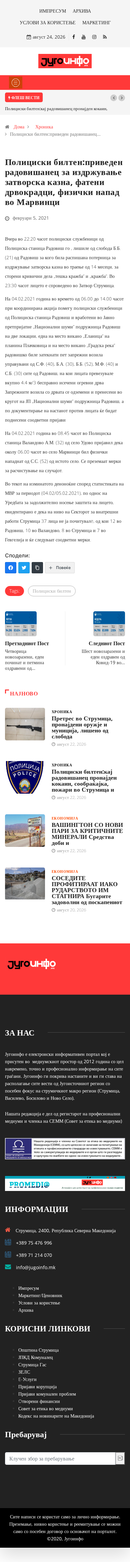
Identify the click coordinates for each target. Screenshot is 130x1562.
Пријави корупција (37, 1386)
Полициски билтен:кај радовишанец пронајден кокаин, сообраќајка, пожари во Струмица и (84, 780)
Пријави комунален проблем (47, 1394)
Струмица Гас (32, 1364)
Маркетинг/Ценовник (40, 1295)
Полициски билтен (52, 591)
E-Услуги (27, 1379)
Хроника (44, 126)
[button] (113, 98)
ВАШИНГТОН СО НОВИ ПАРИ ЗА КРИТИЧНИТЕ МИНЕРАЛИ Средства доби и (87, 834)
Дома (19, 126)
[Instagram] (94, 37)
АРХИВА (82, 11)
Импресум (28, 1288)
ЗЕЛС (24, 1372)
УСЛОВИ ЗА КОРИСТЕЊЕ (48, 22)
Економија (65, 818)
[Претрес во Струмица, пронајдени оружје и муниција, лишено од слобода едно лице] (25, 724)
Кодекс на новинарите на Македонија (56, 1416)
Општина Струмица (38, 1350)
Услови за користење (39, 1302)
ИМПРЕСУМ (52, 11)
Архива (25, 1310)
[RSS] (105, 37)
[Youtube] (84, 37)
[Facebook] (73, 37)
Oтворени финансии (39, 1401)
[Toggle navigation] (15, 82)
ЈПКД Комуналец (35, 1357)
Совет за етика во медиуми (45, 1408)
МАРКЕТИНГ (96, 22)
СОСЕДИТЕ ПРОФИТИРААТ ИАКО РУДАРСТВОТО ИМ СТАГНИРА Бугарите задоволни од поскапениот (87, 890)
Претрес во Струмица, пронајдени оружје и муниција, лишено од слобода (82, 727)
